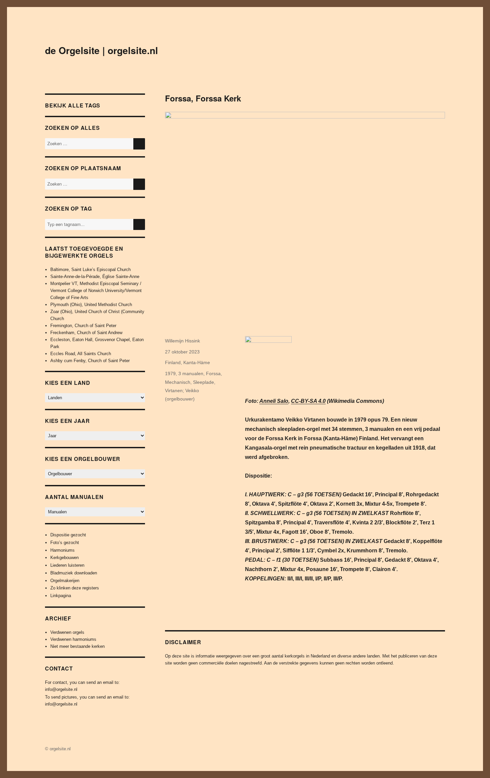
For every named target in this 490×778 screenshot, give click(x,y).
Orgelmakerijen (64, 580)
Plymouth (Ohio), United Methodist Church (91, 304)
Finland (173, 362)
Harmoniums (62, 550)
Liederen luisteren (67, 565)
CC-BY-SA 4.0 (308, 401)
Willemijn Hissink (182, 340)
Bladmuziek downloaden (73, 572)
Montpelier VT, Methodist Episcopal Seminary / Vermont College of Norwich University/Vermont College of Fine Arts (96, 290)
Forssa (213, 373)
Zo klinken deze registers (74, 587)
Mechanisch (177, 382)
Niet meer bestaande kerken (77, 646)
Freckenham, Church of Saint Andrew (86, 332)
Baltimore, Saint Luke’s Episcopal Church (90, 269)
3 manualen (190, 373)
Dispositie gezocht (68, 534)
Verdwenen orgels (67, 632)
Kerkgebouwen (64, 557)
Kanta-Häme (196, 362)
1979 (170, 373)
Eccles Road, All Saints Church (80, 353)
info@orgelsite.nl (61, 689)
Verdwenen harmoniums (73, 639)
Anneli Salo (273, 401)
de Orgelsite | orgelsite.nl (101, 50)
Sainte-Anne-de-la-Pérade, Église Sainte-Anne (94, 276)
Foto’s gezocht (64, 542)
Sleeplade (203, 382)
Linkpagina (60, 595)
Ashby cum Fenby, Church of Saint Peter (90, 360)
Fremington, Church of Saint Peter (83, 325)
